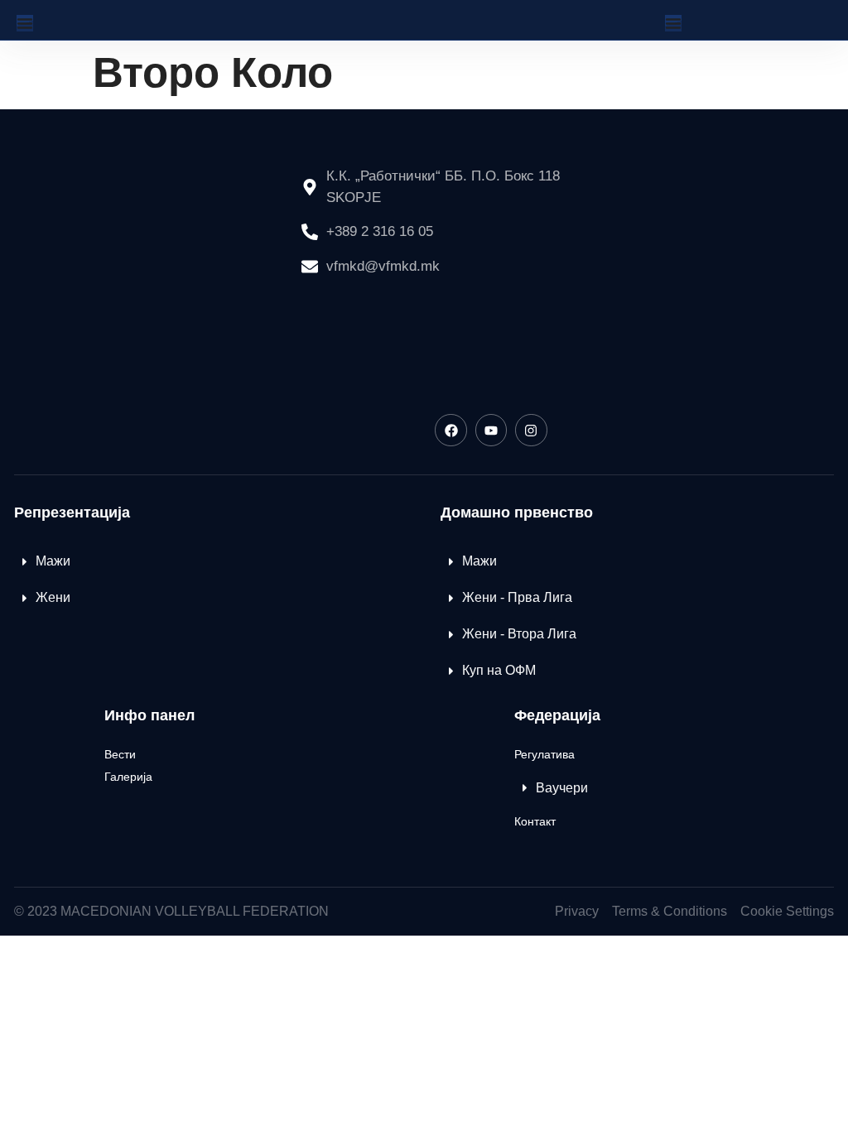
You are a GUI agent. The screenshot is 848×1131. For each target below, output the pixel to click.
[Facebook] (450, 429)
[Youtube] (491, 429)
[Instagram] (531, 429)
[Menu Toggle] (25, 23)
